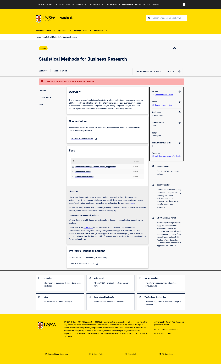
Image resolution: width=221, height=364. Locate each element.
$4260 (135, 172)
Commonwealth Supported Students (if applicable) (95, 167)
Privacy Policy (97, 354)
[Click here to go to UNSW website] (46, 19)
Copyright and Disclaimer (58, 354)
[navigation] (84, 138)
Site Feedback (167, 354)
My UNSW (66, 4)
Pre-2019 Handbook (49, 4)
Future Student (99, 4)
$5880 (135, 177)
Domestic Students (83, 172)
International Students (84, 177)
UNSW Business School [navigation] (164, 95)
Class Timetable (152, 4)
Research (113, 4)
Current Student (81, 4)
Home (38, 37)
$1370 (135, 167)
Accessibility (132, 354)
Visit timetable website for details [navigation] (168, 156)
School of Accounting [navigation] (163, 105)
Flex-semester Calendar (131, 4)
